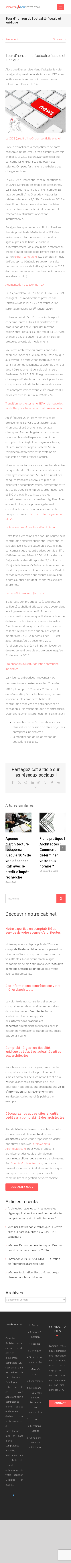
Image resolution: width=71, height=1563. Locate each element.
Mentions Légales (35, 1428)
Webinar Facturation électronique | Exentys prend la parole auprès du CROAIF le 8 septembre (35, 1232)
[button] (8, 848)
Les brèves (35, 1419)
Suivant (58, 39)
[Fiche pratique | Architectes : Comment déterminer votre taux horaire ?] (53, 814)
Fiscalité (35, 1344)
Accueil (35, 1325)
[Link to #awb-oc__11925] (60, 7)
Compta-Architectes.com (26, 1163)
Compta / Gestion (35, 1334)
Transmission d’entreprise (35, 1360)
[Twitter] (13, 1495)
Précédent (11, 39)
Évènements (35, 1381)
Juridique (35, 1350)
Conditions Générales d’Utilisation (35, 1443)
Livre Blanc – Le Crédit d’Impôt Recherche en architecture (35, 1400)
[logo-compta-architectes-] (23, 5)
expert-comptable (25, 256)
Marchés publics (35, 1371)
